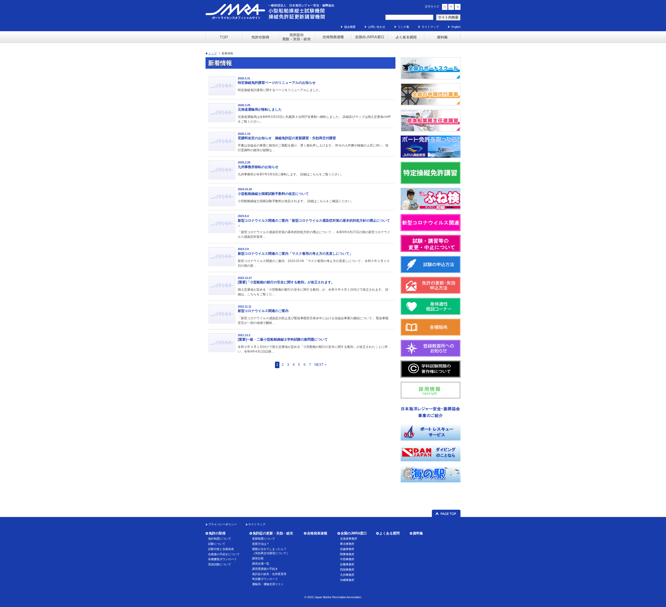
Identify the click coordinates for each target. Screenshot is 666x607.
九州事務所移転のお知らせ (258, 167)
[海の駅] (430, 481)
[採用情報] (430, 397)
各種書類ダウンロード (222, 559)
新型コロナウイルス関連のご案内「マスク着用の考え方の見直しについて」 (295, 253)
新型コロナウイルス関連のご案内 (263, 311)
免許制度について (219, 538)
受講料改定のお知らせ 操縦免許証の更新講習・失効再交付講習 (287, 138)
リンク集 (403, 26)
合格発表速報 (317, 533)
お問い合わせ (376, 26)
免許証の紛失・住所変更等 (269, 574)
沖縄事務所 (347, 580)
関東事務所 (347, 554)
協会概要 (350, 26)
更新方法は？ (260, 543)
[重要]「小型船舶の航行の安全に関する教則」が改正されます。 (286, 282)
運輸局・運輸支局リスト (268, 584)
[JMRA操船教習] (430, 156)
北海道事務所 (348, 538)
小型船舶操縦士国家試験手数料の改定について (273, 194)
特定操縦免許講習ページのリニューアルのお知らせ (277, 83)
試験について (216, 543)
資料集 (418, 533)
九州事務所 (347, 574)
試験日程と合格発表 (221, 549)
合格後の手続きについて (224, 554)
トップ (212, 53)
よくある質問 (389, 533)
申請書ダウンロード (265, 578)
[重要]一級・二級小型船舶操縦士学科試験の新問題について (283, 339)
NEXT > (321, 365)
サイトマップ (430, 26)
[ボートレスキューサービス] (430, 439)
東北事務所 (347, 543)
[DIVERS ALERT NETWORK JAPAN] (430, 460)
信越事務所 (347, 549)
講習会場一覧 (260, 563)
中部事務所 (347, 559)
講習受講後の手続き (265, 568)
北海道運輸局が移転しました (260, 109)
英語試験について (219, 564)
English (455, 26)
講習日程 (258, 558)
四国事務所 (347, 569)
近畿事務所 (347, 564)
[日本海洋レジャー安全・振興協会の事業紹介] (430, 418)
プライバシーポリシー (222, 524)
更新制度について (263, 538)
